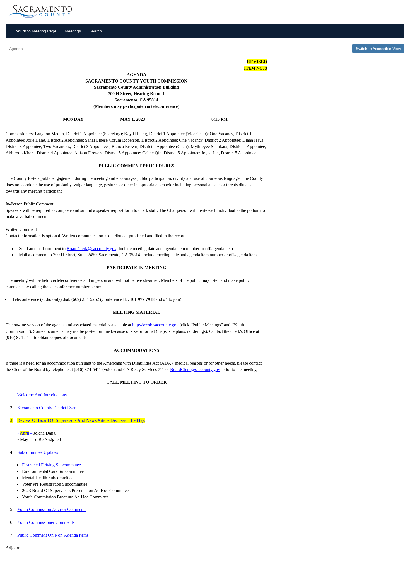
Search (95, 31)
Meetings (73, 31)
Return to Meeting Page (35, 31)
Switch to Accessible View (378, 48)
